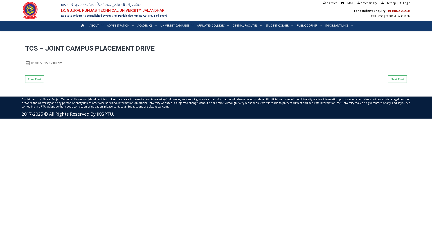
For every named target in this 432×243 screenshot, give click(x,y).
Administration (118, 25)
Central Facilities (245, 25)
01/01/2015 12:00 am (46, 63)
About (94, 25)
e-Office (331, 3)
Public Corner (307, 25)
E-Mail (349, 3)
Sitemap (390, 3)
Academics (144, 25)
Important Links (336, 25)
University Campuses (174, 25)
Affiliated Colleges (211, 25)
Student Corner (277, 25)
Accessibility (369, 3)
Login (406, 3)
